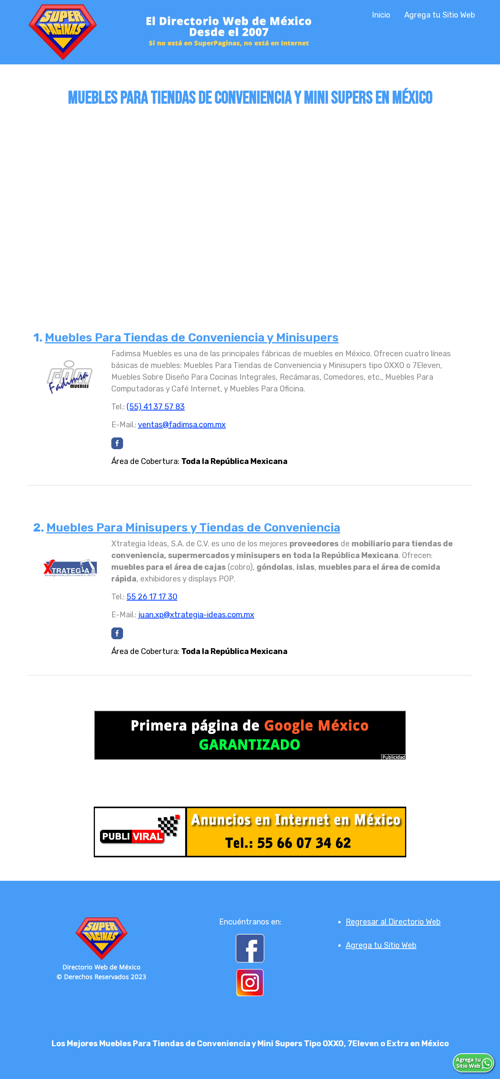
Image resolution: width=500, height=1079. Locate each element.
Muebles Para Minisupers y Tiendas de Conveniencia (193, 528)
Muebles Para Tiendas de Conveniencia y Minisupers (192, 338)
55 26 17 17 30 (152, 596)
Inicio (381, 15)
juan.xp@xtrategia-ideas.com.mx (196, 614)
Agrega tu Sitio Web (439, 15)
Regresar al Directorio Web (393, 921)
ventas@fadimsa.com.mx (182, 424)
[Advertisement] (250, 201)
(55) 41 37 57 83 (156, 406)
